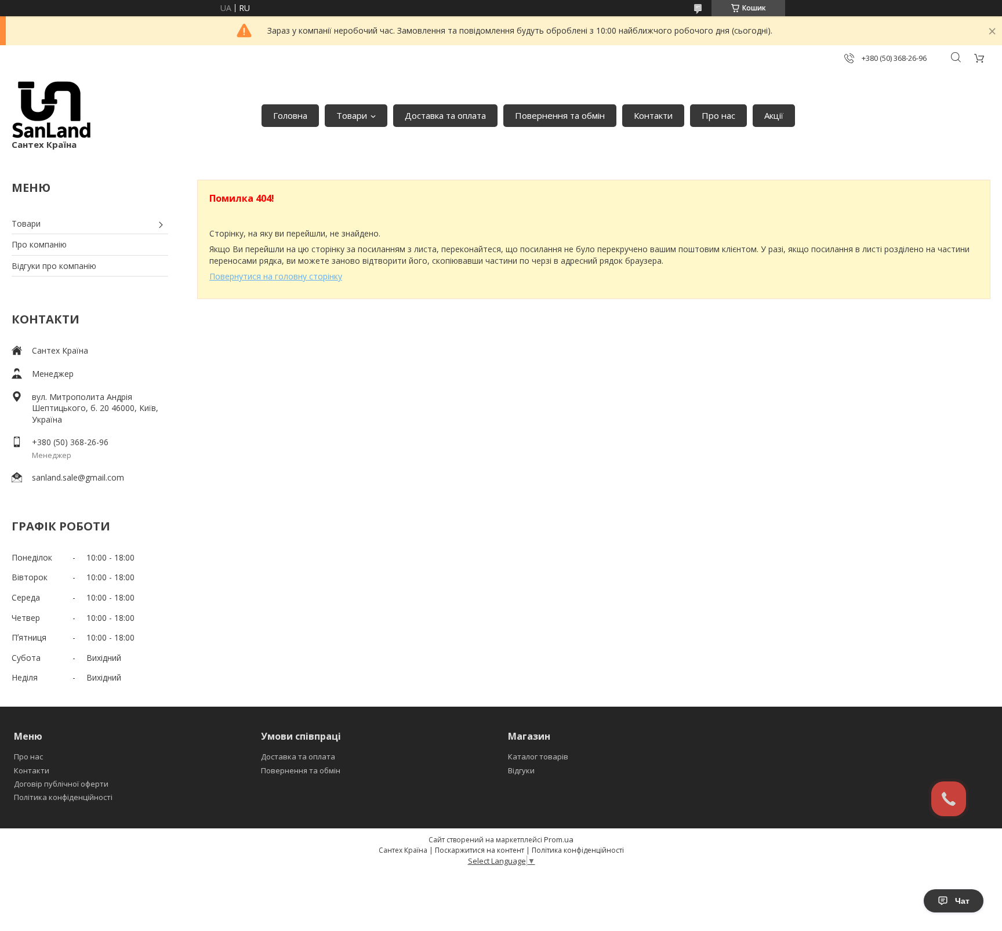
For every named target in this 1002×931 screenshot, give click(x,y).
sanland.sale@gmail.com (78, 477)
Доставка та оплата (445, 115)
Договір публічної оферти (61, 784)
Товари (351, 115)
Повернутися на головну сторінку (275, 276)
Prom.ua (558, 839)
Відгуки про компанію (54, 265)
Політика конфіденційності (63, 797)
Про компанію (39, 244)
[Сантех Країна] (52, 110)
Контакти (653, 115)
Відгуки (521, 770)
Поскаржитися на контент (479, 850)
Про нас (718, 115)
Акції (773, 115)
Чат (962, 900)
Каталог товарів (538, 756)
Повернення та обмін (560, 115)
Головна (290, 115)
